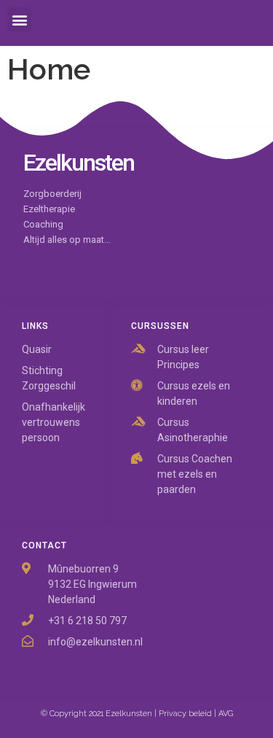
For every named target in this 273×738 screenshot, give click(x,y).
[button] (19, 19)
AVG (225, 713)
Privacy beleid (185, 713)
